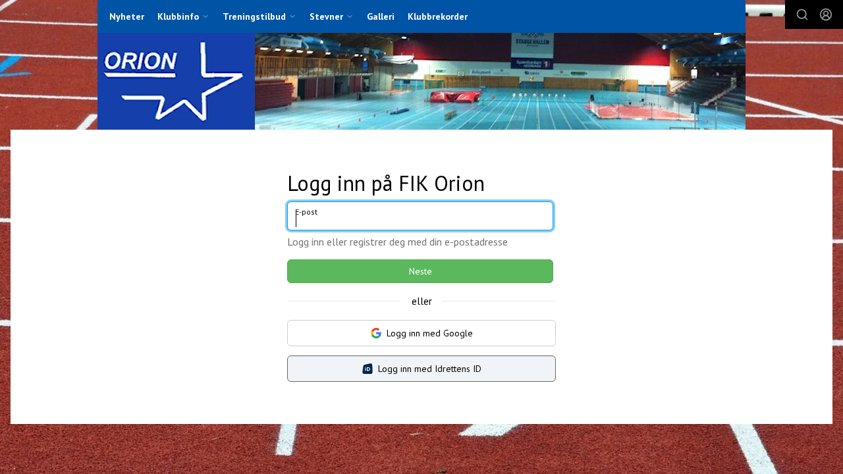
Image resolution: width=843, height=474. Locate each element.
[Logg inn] (826, 14)
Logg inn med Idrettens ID (429, 369)
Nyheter (126, 16)
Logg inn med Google (430, 333)
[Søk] (802, 14)
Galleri (380, 16)
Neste (420, 271)
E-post (306, 212)
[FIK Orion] (421, 81)
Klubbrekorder (438, 16)
